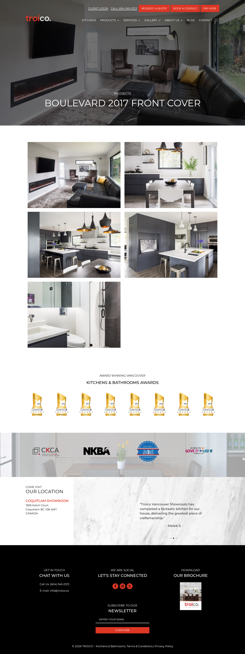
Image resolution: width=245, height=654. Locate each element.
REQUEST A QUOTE (154, 8)
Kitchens (89, 20)
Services (130, 20)
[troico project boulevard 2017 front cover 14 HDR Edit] (74, 208)
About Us (172, 20)
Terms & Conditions (140, 646)
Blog (191, 20)
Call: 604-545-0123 (124, 8)
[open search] (215, 20)
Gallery (150, 20)
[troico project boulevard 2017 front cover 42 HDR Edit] (170, 208)
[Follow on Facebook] (115, 586)
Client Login (98, 8)
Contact (205, 20)
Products (108, 20)
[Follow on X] (130, 586)
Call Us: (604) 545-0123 (54, 584)
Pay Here (209, 8)
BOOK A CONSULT (185, 8)
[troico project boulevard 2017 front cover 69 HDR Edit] (74, 277)
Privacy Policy (164, 646)
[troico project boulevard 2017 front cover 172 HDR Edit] (74, 347)
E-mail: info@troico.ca (54, 590)
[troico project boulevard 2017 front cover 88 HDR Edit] (170, 277)
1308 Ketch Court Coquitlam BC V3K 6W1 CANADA (41, 509)
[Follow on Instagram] (122, 586)
